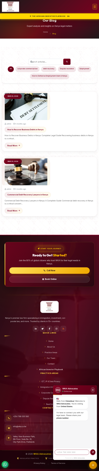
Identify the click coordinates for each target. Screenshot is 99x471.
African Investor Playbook (51, 369)
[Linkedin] (36, 329)
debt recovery (48, 69)
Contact (51, 364)
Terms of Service (58, 463)
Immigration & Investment (51, 387)
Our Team (51, 358)
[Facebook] (49, 329)
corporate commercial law (27, 69)
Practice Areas (51, 352)
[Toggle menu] (94, 7)
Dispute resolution (67, 69)
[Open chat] (93, 465)
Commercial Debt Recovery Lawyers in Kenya (27, 194)
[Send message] (92, 452)
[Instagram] (56, 329)
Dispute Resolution (51, 398)
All (11, 69)
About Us (51, 347)
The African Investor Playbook (51, 16)
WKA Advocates (79, 458)
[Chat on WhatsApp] (5, 465)
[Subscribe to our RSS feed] (63, 329)
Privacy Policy (39, 463)
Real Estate (51, 404)
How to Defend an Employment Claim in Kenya (49, 76)
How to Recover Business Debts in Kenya (25, 129)
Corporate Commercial (51, 393)
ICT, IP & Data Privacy (51, 381)
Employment (84, 69)
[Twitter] (42, 329)
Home (45, 32)
